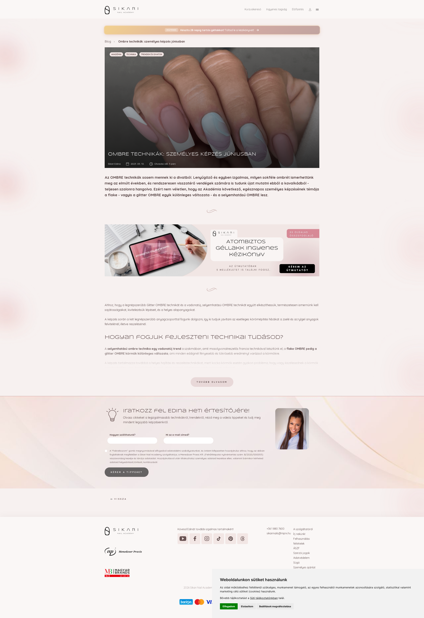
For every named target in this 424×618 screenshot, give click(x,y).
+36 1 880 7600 (275, 528)
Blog (108, 41)
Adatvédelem (301, 557)
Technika (131, 54)
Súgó (296, 562)
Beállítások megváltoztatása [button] (275, 606)
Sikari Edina (114, 163)
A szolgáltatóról (303, 529)
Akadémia (116, 54)
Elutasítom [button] (247, 606)
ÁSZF (296, 548)
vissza (120, 499)
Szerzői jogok (301, 553)
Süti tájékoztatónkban (264, 598)
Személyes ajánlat (304, 567)
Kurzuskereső (253, 9)
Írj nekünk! (299, 534)
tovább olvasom (212, 382)
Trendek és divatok (151, 54)
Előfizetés (298, 9)
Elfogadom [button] (229, 606)
